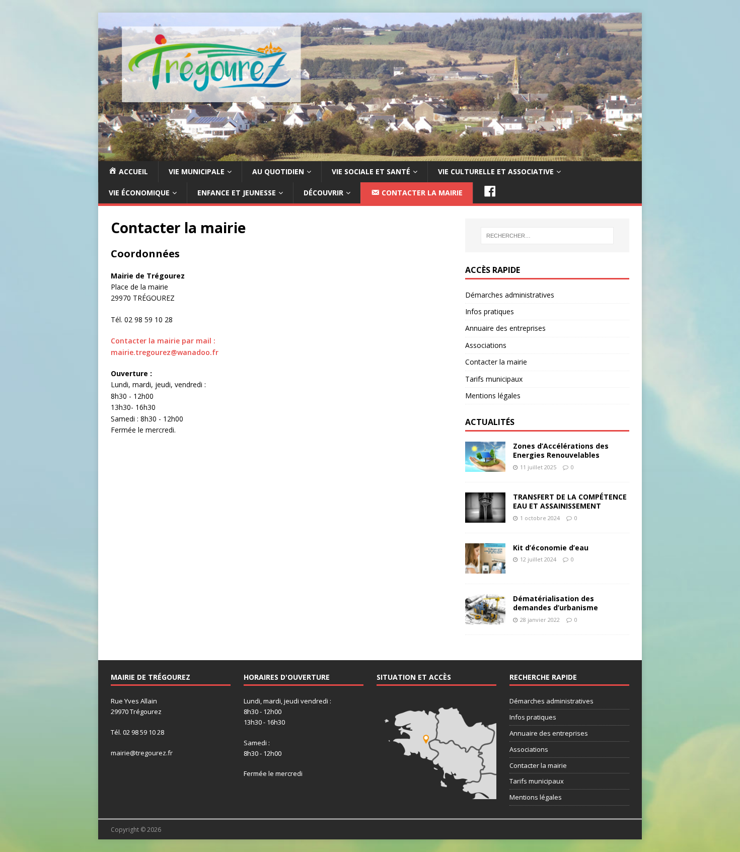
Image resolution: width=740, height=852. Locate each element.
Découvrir (323, 192)
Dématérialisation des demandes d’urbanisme (555, 603)
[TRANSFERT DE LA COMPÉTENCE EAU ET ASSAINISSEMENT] (485, 517)
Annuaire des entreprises (505, 328)
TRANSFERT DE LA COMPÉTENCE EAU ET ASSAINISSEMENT (570, 501)
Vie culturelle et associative (496, 171)
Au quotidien (278, 171)
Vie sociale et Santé (371, 171)
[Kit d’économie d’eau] (485, 568)
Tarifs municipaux (494, 379)
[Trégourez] (370, 155)
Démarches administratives (509, 295)
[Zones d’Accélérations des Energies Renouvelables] (485, 466)
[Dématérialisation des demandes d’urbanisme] (485, 618)
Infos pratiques (489, 311)
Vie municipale (197, 171)
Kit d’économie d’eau (550, 547)
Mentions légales (493, 395)
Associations (485, 345)
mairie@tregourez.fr (142, 752)
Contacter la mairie (496, 362)
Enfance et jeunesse (236, 192)
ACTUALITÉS (489, 422)
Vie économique (139, 192)
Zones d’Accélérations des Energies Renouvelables (561, 450)
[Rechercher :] (547, 235)
